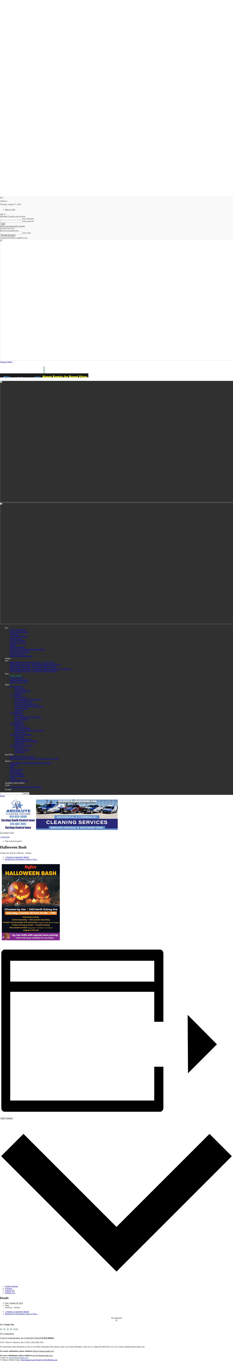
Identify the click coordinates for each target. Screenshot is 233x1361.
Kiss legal (18, 721)
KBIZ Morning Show (23, 739)
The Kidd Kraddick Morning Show (28, 700)
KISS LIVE (19, 715)
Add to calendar (6, 1118)
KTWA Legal (20, 693)
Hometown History (17, 647)
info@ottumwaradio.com (18, 1358)
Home (2, 796)
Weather (13, 645)
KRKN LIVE (20, 726)
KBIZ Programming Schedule (26, 741)
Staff (11, 767)
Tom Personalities (21, 708)
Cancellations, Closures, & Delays (15, 783)
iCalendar (8, 1288)
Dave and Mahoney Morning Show (28, 717)
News (6, 628)
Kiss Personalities (21, 719)
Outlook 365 (10, 1291)
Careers (13, 778)
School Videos (9, 754)
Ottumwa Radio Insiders (19, 632)
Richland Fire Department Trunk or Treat (21, 859)
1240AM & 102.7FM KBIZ (20, 735)
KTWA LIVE (20, 689)
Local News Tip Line (18, 643)
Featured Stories (16, 638)
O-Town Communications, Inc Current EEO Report (27, 1338)
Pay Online (8, 789)
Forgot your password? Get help (12, 226)
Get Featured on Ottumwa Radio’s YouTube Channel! (30, 763)
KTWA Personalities (22, 691)
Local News (14, 634)
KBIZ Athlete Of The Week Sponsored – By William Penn (32, 662)
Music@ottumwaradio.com (43, 1351)
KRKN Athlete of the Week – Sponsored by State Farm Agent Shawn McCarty (40, 669)
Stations (7, 684)
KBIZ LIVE (19, 737)
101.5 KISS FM (16, 713)
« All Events (4, 837)
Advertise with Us (17, 770)
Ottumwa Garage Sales (18, 682)
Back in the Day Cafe (23, 702)
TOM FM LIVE (21, 697)
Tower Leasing (15, 772)
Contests (7, 785)
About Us (8, 761)
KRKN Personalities (22, 728)
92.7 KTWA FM (16, 686)
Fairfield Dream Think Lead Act (22, 756)
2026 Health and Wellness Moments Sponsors (27, 649)
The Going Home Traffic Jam (26, 704)
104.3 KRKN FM (17, 724)
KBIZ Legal (19, 743)
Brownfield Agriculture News (21, 656)
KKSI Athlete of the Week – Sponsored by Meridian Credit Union (35, 665)
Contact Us (14, 765)
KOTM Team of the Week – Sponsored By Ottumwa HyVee (33, 667)
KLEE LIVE (20, 748)
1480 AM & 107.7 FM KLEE (21, 745)
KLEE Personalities (22, 750)
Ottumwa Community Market (17, 857)
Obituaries (8, 658)
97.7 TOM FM (15, 695)
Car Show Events (16, 678)
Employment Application (19, 780)
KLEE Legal (20, 752)
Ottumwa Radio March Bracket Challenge (26, 787)
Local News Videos (17, 641)
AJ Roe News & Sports (19, 636)
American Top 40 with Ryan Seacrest (29, 706)
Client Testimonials (17, 776)
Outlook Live (10, 1293)
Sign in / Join (10, 210)
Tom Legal (19, 711)
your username (28, 219)
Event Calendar (16, 676)
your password (28, 221)
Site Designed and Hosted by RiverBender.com (39, 1360)
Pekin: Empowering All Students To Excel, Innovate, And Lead (34, 759)
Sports (7, 660)
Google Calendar (11, 1286)
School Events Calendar (19, 680)
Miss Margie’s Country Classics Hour (29, 730)
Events (7, 673)
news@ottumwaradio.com (42, 1355)
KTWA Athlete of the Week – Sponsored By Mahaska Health (33, 671)
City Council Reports (18, 630)
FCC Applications (17, 774)
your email (26, 233)
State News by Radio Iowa (20, 652)
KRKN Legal (20, 732)
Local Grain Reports (17, 654)
